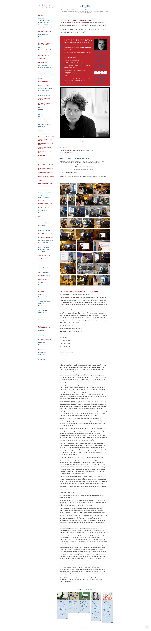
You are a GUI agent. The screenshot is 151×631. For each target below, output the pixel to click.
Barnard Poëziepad (43, 223)
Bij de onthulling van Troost (44, 81)
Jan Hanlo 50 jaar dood (43, 272)
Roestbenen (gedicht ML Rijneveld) (45, 186)
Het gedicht (40, 78)
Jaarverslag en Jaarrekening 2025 (45, 27)
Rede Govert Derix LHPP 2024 (44, 133)
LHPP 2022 (40, 112)
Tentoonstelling (41, 319)
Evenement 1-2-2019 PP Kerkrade (45, 192)
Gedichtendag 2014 (42, 303)
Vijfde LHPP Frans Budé (43, 251)
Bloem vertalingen (42, 212)
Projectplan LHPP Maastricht (44, 122)
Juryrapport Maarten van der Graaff (44, 119)
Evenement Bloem (42, 219)
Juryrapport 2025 (41, 58)
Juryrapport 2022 (41, 155)
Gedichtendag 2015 (42, 299)
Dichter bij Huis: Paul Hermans (45, 67)
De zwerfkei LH (41, 342)
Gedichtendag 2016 (42, 296)
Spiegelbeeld (41, 322)
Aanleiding (40, 282)
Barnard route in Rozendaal (44, 230)
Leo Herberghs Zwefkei (44, 339)
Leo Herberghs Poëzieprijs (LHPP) (46, 240)
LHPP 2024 (40, 107)
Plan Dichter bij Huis (42, 65)
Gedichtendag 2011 (42, 310)
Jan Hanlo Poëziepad (43, 267)
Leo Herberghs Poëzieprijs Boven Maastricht (45, 44)
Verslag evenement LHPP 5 (44, 255)
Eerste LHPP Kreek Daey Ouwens (45, 242)
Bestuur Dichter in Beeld (43, 22)
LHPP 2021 (40, 114)
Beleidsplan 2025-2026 (43, 24)
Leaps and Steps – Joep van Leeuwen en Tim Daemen (83, 169)
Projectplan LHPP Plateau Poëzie (45, 49)
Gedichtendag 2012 (42, 308)
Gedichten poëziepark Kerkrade (45, 203)
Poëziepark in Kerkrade (43, 195)
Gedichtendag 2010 (42, 312)
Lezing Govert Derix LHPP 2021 (45, 183)
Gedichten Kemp (42, 354)
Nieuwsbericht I (41, 36)
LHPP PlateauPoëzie (42, 52)
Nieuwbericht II (41, 39)
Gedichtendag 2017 (42, 294)
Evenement (40, 287)
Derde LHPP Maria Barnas (44, 247)
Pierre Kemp (41, 349)
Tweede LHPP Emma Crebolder (45, 245)
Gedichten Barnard (42, 228)
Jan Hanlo (41, 265)
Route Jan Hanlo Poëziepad (44, 275)
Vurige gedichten (42, 332)
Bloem (39, 216)
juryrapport (69, 152)
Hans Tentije (41, 93)
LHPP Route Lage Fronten (44, 124)
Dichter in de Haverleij (44, 31)
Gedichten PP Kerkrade (43, 197)
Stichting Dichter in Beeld (43, 20)
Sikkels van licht (42, 352)
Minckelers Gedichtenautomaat (44, 327)
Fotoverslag (41, 335)
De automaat (41, 330)
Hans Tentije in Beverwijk (45, 85)
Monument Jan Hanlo (43, 270)
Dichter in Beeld (42, 15)
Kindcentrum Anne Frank (45, 279)
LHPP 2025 (40, 47)
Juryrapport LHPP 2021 (43, 180)
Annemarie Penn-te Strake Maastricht (45, 72)
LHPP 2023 (40, 109)
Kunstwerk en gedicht (43, 284)
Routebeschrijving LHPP (43, 260)
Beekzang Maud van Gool (44, 95)
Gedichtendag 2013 (42, 305)
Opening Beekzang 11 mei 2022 (45, 88)
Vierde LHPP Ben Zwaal (43, 249)
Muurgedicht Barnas (44, 207)
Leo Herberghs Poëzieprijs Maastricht (45, 104)
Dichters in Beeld (43, 317)
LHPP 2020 (40, 116)
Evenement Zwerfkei (42, 344)
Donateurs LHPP (42, 126)
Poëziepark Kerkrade (44, 190)
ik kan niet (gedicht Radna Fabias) (45, 161)
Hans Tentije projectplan (43, 90)
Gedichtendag (42, 291)
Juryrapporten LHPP (42, 258)
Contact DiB (42, 360)
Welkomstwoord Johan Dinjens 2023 (46, 136)
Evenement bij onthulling (43, 75)
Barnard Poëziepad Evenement (44, 233)
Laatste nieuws (41, 18)
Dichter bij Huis (42, 62)
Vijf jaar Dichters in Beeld (44, 301)
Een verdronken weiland (43, 55)
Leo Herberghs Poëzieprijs (45, 237)
